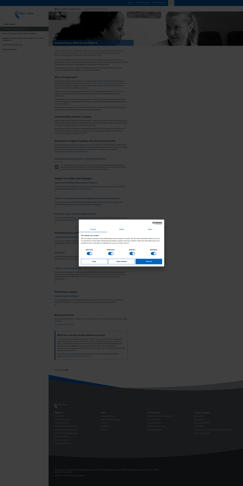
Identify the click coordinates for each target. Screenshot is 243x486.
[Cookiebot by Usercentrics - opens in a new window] (154, 223)
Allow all (149, 261)
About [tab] (150, 229)
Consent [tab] (93, 229)
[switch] (111, 253)
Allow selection (121, 261)
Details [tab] (121, 229)
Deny (94, 261)
